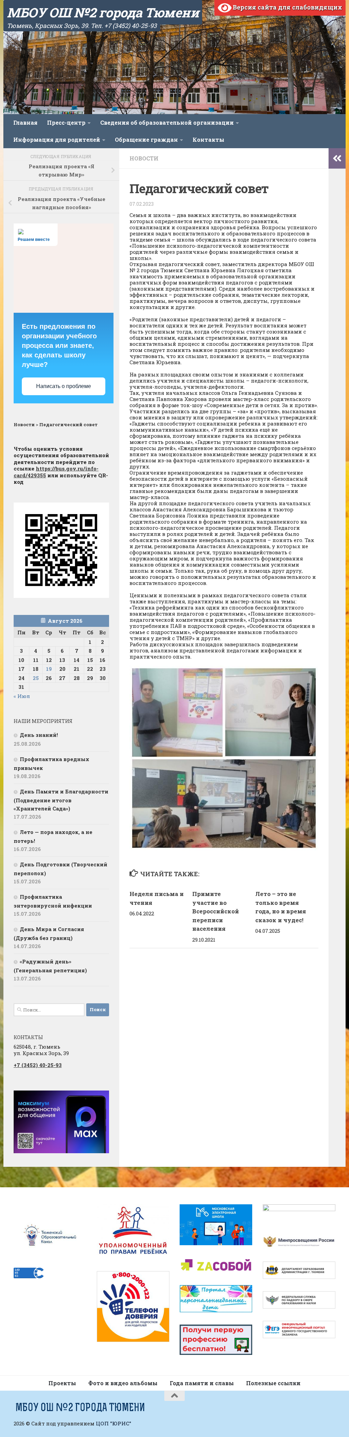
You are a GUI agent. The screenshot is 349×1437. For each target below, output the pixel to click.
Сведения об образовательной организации (167, 122)
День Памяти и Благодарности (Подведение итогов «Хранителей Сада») (61, 800)
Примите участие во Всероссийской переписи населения (215, 911)
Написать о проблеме (63, 386)
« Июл (22, 696)
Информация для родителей (56, 139)
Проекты (62, 1383)
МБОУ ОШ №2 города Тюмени (103, 12)
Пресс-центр (66, 122)
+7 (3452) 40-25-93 (38, 1065)
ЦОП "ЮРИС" (113, 1423)
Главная (25, 122)
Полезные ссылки (273, 1383)
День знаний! (39, 734)
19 (49, 668)
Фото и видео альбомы (122, 1383)
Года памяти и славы (202, 1383)
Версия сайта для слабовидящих (286, 7)
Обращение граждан (146, 139)
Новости (144, 158)
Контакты (208, 139)
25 (36, 678)
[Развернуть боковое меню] (337, 158)
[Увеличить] (100, 1099)
